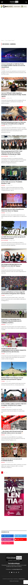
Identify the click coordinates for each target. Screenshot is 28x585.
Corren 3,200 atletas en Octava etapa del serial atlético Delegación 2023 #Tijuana (13, 292)
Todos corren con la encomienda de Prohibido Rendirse (11, 459)
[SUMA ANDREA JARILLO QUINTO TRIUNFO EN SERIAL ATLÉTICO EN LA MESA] (14, 395)
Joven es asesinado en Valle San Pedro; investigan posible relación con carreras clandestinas (13, 65)
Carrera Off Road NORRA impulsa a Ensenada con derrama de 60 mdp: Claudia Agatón (13, 94)
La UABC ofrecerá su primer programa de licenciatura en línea (13, 237)
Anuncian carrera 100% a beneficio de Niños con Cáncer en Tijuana (12, 210)
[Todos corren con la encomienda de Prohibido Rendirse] (14, 450)
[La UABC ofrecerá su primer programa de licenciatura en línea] (14, 228)
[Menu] (2, 2)
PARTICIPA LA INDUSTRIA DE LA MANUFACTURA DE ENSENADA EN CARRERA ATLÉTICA (11, 321)
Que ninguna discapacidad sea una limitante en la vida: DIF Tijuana (11, 265)
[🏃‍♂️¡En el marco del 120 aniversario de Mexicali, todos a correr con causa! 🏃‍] (14, 422)
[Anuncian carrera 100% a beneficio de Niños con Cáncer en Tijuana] (14, 200)
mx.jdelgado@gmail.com (17, 569)
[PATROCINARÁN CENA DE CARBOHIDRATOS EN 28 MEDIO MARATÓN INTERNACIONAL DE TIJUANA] (14, 340)
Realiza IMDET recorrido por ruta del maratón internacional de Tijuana (12, 378)
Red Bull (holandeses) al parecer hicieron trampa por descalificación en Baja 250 (13, 123)
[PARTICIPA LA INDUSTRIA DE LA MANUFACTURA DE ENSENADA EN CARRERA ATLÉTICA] (14, 311)
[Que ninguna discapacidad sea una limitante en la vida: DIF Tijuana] (14, 256)
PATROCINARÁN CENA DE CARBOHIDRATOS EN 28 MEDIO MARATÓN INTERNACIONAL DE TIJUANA (13, 350)
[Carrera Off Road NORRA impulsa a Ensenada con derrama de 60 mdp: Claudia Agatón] (14, 84)
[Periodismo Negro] (14, 2)
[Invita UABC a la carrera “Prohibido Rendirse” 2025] (14, 173)
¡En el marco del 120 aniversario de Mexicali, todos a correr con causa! (12, 432)
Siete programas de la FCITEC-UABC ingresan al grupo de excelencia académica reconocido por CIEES (11, 152)
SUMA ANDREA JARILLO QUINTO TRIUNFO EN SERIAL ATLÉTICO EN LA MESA (14, 404)
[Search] (26, 2)
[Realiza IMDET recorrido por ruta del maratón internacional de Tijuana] (14, 369)
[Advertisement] (14, 25)
